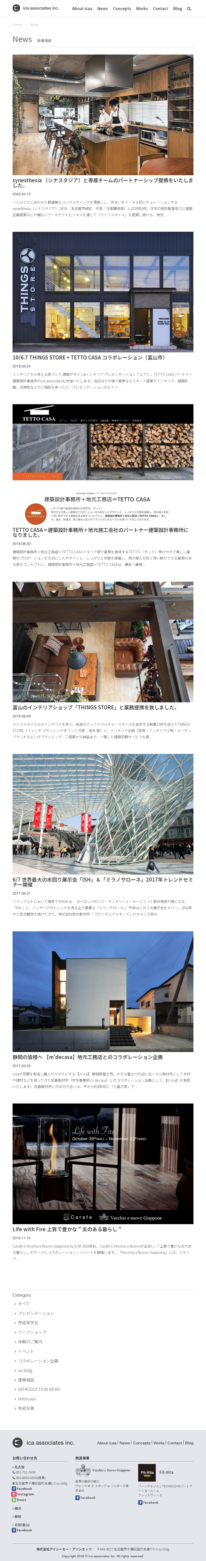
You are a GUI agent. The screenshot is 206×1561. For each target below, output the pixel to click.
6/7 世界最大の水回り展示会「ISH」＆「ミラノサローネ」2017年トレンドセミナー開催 (103, 882)
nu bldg (25, 1370)
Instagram (25, 1494)
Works (142, 8)
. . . (165, 214)
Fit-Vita (166, 1472)
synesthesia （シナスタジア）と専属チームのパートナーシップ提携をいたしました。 (103, 182)
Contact (160, 8)
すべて (24, 1304)
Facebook (24, 1488)
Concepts (122, 8)
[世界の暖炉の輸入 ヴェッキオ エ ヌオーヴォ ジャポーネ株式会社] (103, 1470)
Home (17, 24)
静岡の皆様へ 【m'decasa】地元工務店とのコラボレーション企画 (88, 1057)
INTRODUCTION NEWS (39, 1389)
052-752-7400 (25, 1472)
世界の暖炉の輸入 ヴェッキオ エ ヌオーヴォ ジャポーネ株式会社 (102, 1485)
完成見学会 (28, 1322)
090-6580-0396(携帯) (31, 1477)
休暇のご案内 (30, 1342)
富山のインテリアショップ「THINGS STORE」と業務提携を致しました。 (96, 707)
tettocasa (26, 1399)
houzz (21, 1499)
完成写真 (26, 1408)
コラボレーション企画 (38, 1361)
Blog (177, 8)
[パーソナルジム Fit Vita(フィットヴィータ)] (147, 1473)
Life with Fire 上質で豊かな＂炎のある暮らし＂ (67, 1229)
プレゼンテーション (36, 1313)
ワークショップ (32, 1332)
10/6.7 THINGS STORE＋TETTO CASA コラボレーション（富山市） (90, 357)
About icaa (82, 8)
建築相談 (26, 1380)
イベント (26, 1351)
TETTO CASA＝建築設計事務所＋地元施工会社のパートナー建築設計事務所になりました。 (101, 532)
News (102, 8)
